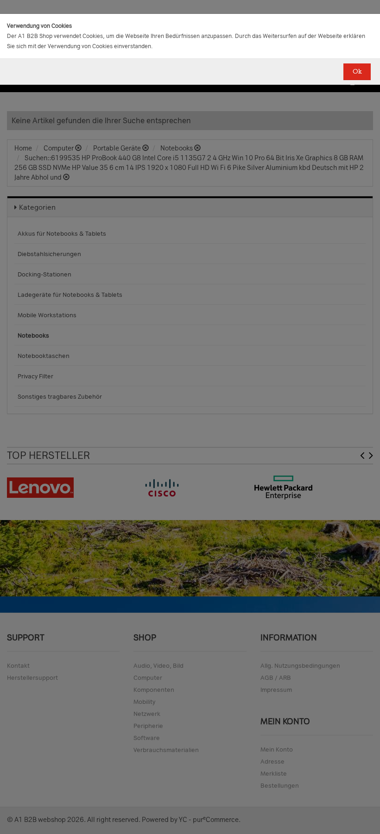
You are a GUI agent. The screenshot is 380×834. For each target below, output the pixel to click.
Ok (357, 71)
